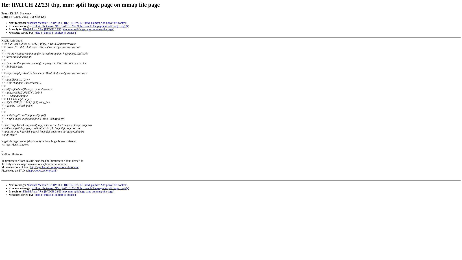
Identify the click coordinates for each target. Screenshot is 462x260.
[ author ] (70, 32)
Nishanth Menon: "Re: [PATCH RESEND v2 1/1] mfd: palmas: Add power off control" (77, 22)
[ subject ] (59, 32)
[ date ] (38, 32)
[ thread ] (47, 32)
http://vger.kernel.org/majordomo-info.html (54, 167)
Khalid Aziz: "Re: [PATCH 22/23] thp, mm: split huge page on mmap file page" (68, 29)
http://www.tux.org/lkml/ (42, 170)
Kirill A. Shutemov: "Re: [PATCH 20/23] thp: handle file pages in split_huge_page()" (80, 26)
